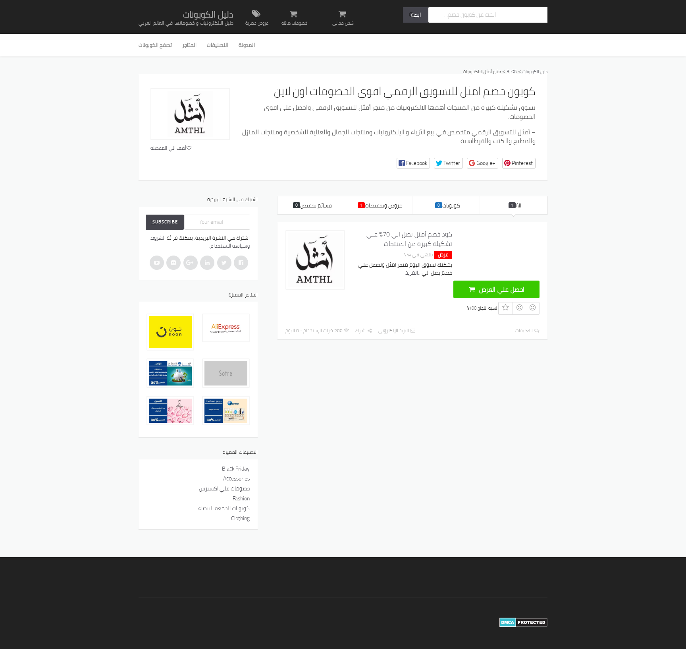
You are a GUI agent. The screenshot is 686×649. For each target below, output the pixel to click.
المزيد (411, 272)
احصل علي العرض (500, 289)
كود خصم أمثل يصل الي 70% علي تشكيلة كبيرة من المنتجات (409, 239)
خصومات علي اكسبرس (224, 488)
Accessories (236, 478)
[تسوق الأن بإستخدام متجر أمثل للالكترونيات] (190, 114)
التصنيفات (217, 45)
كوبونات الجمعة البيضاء (224, 508)
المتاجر (189, 45)
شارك (361, 330)
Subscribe (165, 222)
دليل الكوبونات (208, 14)
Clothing (240, 518)
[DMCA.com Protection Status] (523, 621)
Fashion (241, 498)
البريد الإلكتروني (394, 330)
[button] (413, 163)
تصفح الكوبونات (155, 45)
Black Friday (236, 469)
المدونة (247, 45)
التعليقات (524, 330)
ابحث (416, 14)
